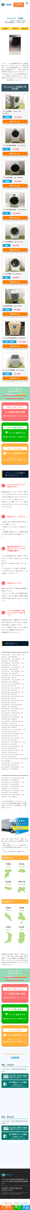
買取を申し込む (15, 121)
